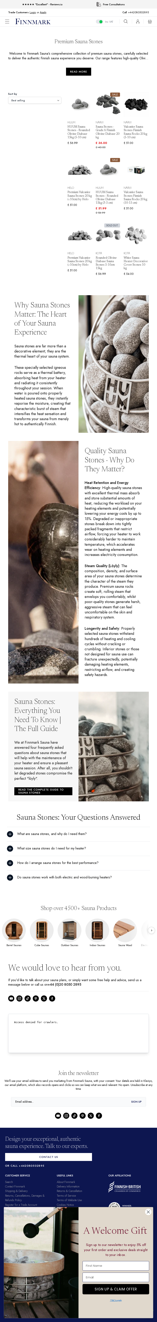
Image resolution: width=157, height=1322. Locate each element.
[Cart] (150, 21)
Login (33, 12)
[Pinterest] (36, 1004)
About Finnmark (66, 1188)
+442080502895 (139, 12)
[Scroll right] (151, 936)
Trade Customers (18, 12)
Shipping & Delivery (16, 1197)
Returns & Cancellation (69, 1197)
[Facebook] (52, 1004)
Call (126, 12)
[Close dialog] (148, 1212)
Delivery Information (68, 1192)
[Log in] (137, 21)
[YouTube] (11, 1004)
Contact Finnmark (15, 1192)
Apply (43, 12)
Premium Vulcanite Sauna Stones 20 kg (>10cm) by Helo (79, 257)
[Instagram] (19, 1004)
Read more (78, 72)
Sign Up (136, 1108)
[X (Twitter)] (44, 1004)
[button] (10, 21)
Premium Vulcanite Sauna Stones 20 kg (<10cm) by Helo (79, 196)
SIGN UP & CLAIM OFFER (116, 1288)
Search (9, 1188)
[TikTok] (28, 1004)
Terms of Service (66, 1201)
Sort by (12, 94)
